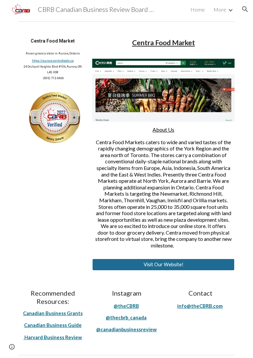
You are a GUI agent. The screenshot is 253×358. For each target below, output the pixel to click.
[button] (245, 9)
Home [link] (197, 9)
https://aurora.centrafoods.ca (53, 60)
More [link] (219, 9)
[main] (52, 58)
